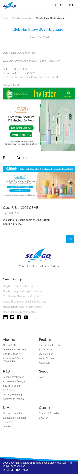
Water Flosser (46, 358)
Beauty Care (46, 349)
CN (62, 5)
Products (45, 339)
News (5, 18)
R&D (6, 371)
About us (9, 339)
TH (71, 5)
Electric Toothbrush (49, 345)
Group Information (13, 413)
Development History (14, 349)
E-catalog (8, 422)
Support (44, 371)
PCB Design (9, 390)
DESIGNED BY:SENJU (15, 470)
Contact (44, 407)
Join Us (7, 426)
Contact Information (49, 413)
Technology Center (13, 377)
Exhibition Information (22, 18)
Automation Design (13, 399)
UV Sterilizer (46, 354)
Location (43, 417)
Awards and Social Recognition (13, 360)
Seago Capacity (11, 354)
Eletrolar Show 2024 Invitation (50, 18)
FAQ (41, 377)
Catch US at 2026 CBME (20, 207)
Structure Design (12, 385)
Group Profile (10, 345)
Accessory (44, 362)
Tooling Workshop (13, 394)
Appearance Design (14, 381)
